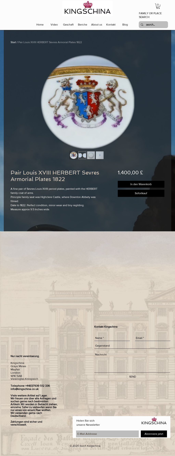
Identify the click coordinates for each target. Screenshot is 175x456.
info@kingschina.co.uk (25, 388)
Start (13, 42)
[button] (158, 6)
